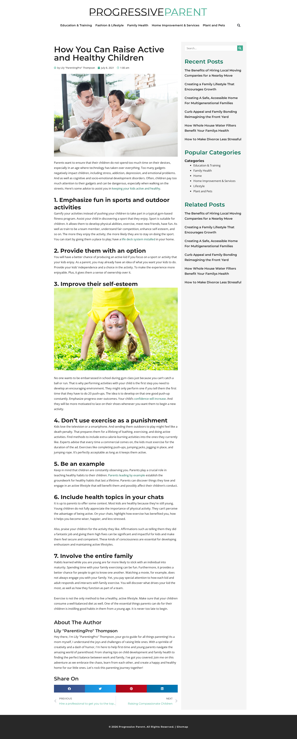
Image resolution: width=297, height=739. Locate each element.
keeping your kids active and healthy (136, 188)
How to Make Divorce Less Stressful (213, 139)
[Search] (240, 48)
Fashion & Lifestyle (109, 25)
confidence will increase (150, 399)
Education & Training (76, 25)
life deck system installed (138, 239)
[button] (238, 25)
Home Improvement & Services (175, 25)
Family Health (137, 25)
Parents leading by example (126, 475)
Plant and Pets (214, 25)
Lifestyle (199, 186)
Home (197, 176)
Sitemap (182, 726)
